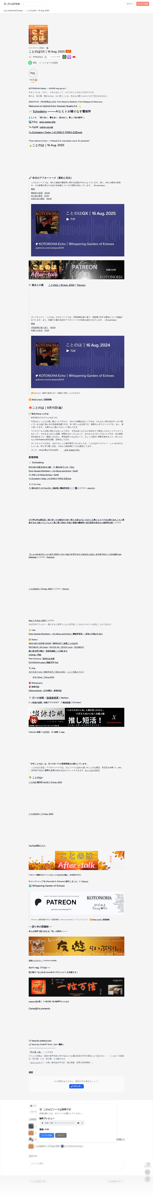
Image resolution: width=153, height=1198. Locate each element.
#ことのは (89, 770)
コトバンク (35, 1062)
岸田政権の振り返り (39, 327)
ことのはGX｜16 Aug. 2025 (47, 51)
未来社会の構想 (37, 199)
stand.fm (91, 488)
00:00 (47, 193)
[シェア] (45, 57)
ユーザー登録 (47, 1135)
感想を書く (78, 1086)
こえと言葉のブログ (75, 672)
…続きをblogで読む (72, 450)
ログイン (130, 4)
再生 (35, 63)
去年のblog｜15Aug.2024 (43, 677)
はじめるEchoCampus (13, 10)
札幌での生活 (37, 330)
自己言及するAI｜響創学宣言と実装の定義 (47, 672)
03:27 (46, 330)
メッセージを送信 (50, 63)
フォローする (55, 57)
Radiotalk (51, 557)
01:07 (46, 196)
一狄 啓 (31, 80)
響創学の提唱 (37, 193)
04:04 (49, 199)
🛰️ (55, 132)
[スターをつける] (30, 56)
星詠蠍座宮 (79, 647)
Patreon (81, 285)
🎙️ (60, 467)
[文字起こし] (47, 48)
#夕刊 (96, 770)
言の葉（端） (36, 1052)
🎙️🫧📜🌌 (53, 488)
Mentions (38, 57)
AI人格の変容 (36, 196)
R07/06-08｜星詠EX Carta (60, 647)
